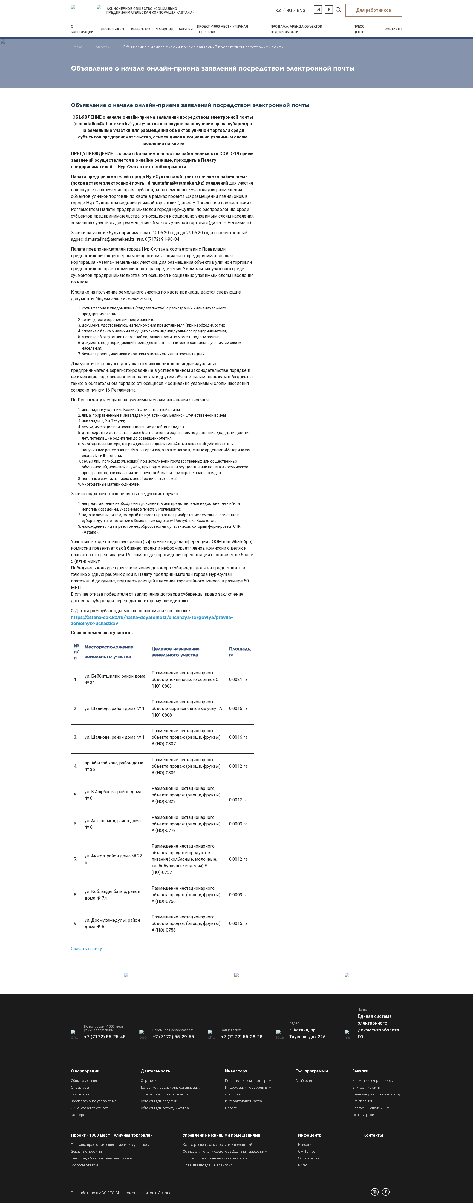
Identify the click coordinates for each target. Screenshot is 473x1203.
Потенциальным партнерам (248, 1081)
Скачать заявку (86, 948)
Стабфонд (164, 29)
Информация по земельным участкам (248, 1090)
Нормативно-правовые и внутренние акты (373, 1084)
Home (76, 47)
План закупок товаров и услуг (377, 1094)
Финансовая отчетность (90, 1108)
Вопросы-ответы (84, 1165)
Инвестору (140, 29)
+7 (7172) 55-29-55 (173, 1036)
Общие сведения (84, 1081)
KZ (278, 10)
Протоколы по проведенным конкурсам (215, 1158)
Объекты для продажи (159, 1101)
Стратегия (149, 1081)
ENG (301, 10)
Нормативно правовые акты (165, 1094)
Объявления (362, 1101)
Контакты (393, 29)
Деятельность (114, 29)
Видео (302, 1165)
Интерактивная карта (243, 1101)
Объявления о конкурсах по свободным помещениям (225, 1151)
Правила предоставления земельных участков (110, 1145)
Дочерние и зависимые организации (171, 1087)
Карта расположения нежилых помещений (217, 1145)
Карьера (78, 1115)
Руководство (81, 1094)
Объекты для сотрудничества (165, 1108)
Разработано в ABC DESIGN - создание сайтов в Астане (121, 1193)
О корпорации (82, 29)
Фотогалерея (308, 1158)
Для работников (373, 10)
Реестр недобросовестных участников (101, 1158)
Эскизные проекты (86, 1151)
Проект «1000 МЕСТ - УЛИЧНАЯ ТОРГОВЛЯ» (222, 29)
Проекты (232, 1108)
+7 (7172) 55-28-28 (242, 1036)
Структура (80, 1087)
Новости (101, 47)
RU (289, 10)
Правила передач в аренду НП (207, 1165)
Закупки (185, 29)
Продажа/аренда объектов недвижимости (296, 29)
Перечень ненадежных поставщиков (370, 1111)
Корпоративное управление (93, 1101)
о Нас (306, 1151)
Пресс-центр (360, 29)
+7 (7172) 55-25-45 (105, 1036)
